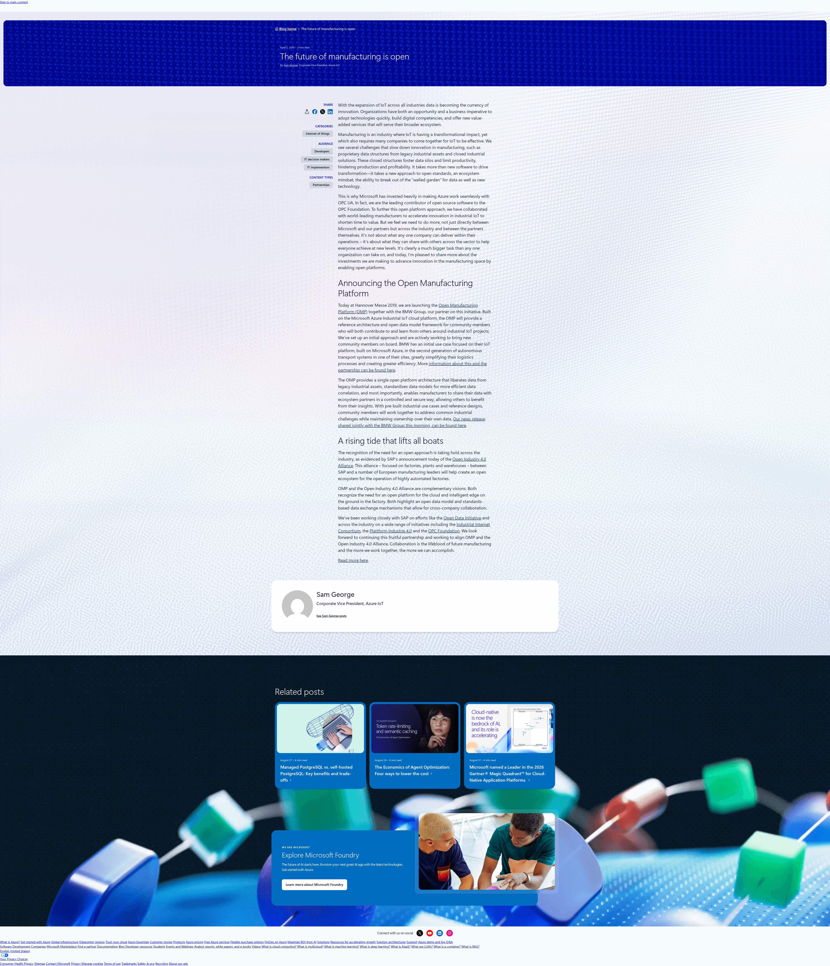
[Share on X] (322, 111)
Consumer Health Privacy (17, 963)
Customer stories (161, 942)
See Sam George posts (331, 616)
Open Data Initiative (462, 518)
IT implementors (318, 167)
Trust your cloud (116, 942)
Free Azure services (217, 942)
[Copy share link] (307, 111)
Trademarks (129, 963)
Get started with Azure (35, 942)
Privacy (76, 963)
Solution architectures (391, 942)
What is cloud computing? (279, 946)
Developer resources (138, 946)
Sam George (291, 65)
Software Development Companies (23, 946)
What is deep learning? (375, 946)
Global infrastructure (64, 942)
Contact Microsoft (58, 963)
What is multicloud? (310, 946)
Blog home (288, 29)
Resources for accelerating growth (353, 942)
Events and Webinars (179, 946)
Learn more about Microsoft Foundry (314, 885)
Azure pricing (194, 942)
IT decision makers (316, 159)
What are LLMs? (422, 946)
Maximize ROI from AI (301, 942)
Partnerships (321, 185)
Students (159, 946)
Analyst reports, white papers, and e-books (222, 946)
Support (412, 942)
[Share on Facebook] (314, 111)
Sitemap (39, 963)
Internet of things (317, 133)
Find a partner (87, 946)
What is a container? (447, 946)
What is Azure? (10, 942)
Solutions (323, 942)
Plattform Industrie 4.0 (391, 530)
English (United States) (15, 951)
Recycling (161, 963)
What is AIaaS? (400, 946)
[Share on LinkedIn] (330, 111)
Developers (321, 151)
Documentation (107, 946)
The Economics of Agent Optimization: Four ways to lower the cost (412, 770)
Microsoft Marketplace (62, 946)
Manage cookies (92, 963)
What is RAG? (470, 946)
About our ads (178, 963)
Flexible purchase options (247, 942)
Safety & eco (146, 963)
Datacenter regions (92, 942)
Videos (256, 946)
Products (179, 942)
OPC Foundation (444, 530)
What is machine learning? (341, 946)
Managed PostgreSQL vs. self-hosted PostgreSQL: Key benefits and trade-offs (316, 774)
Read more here (353, 560)
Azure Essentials (138, 942)
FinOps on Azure (276, 942)
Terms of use (112, 963)
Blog (121, 946)
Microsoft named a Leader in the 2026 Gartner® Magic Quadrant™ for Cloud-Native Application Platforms (507, 774)
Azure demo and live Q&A (435, 942)
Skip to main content (14, 2)
